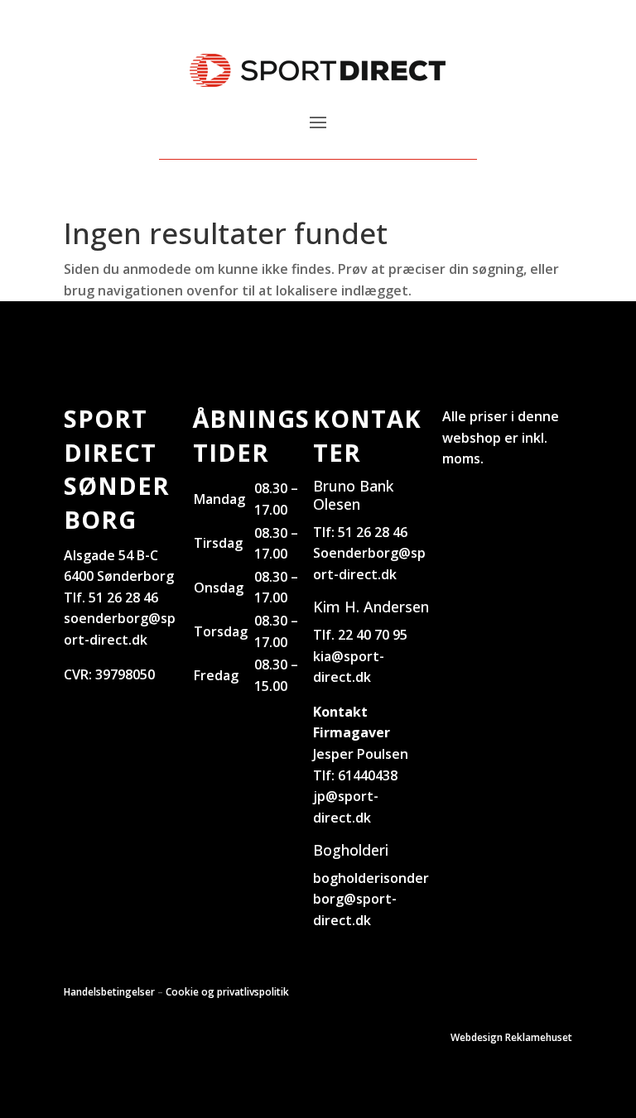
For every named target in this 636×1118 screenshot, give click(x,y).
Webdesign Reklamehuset (511, 1037)
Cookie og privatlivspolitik (227, 992)
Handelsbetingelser (109, 992)
